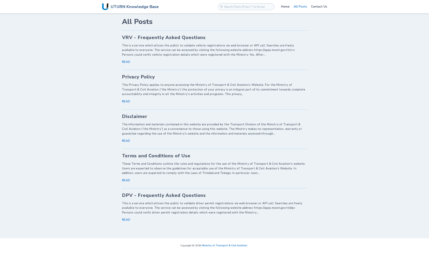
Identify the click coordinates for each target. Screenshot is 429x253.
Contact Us (319, 7)
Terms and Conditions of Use (156, 156)
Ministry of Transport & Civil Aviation (224, 245)
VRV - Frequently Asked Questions (164, 37)
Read (126, 62)
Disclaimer (134, 116)
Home (285, 7)
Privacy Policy (138, 77)
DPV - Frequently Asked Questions (164, 195)
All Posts (300, 7)
